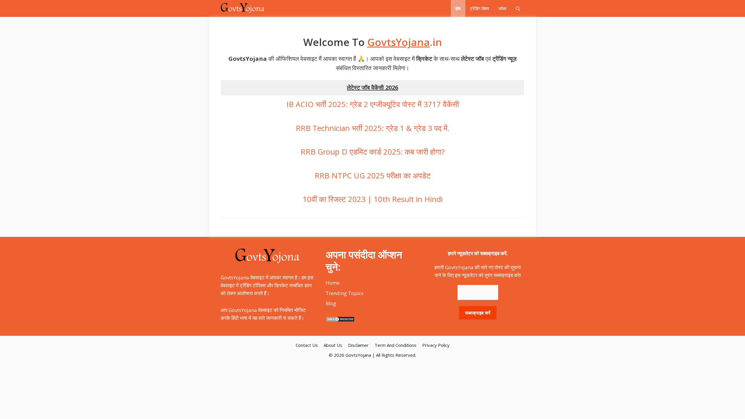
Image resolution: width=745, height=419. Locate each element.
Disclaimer (358, 345)
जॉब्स (502, 8)
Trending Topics (344, 293)
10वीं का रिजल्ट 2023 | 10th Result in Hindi (373, 199)
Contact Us (307, 345)
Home (333, 282)
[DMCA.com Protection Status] (340, 320)
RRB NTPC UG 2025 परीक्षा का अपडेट (373, 175)
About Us (333, 345)
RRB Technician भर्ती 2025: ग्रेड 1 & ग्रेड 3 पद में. (372, 128)
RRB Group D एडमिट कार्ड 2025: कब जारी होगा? (373, 151)
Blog (331, 303)
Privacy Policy (436, 345)
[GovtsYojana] (243, 8)
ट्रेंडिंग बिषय (479, 8)
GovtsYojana (358, 355)
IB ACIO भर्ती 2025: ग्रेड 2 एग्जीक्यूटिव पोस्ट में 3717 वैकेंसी (372, 104)
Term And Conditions (395, 345)
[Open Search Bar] (518, 8)
